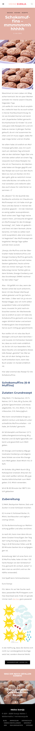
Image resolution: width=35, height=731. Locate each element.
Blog (5, 720)
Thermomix (28, 685)
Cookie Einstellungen (12, 723)
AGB (5, 725)
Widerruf (27, 723)
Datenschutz (27, 720)
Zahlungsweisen (16, 725)
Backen (10, 13)
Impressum (14, 720)
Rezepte (25, 13)
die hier (16, 599)
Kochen (17, 13)
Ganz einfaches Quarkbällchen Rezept (17, 692)
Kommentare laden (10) (17, 662)
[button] (15, 702)
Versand (29, 725)
